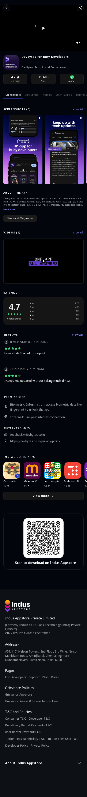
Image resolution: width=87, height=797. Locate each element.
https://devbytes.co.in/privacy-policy (35, 441)
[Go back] (6, 7)
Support (34, 677)
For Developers (15, 677)
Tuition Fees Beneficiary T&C (25, 739)
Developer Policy (16, 745)
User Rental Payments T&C (24, 732)
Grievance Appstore (18, 694)
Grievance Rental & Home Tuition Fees (31, 701)
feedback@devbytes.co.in (27, 435)
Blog (45, 677)
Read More (9, 209)
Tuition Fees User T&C (63, 739)
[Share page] (80, 7)
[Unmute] (78, 42)
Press (55, 677)
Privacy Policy (40, 745)
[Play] (43, 28)
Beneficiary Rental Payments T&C (28, 725)
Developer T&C (39, 718)
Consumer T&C (15, 718)
